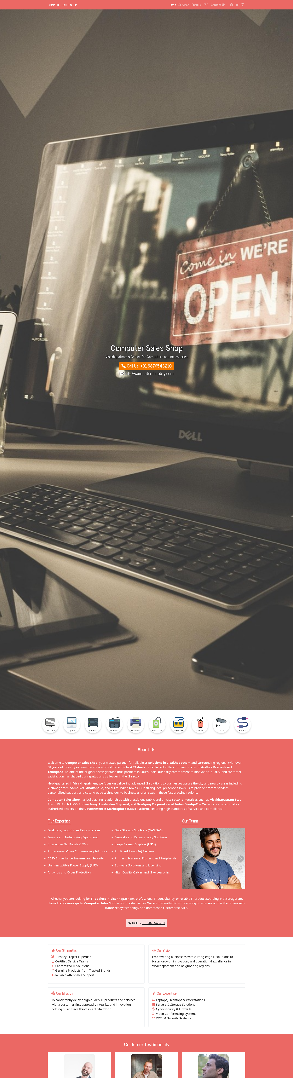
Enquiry (196, 4)
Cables (242, 730)
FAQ (205, 4)
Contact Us (218, 4)
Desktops (50, 730)
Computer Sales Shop (62, 5)
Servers (93, 730)
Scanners (136, 730)
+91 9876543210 (153, 922)
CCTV (221, 730)
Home (172, 4)
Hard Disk (157, 730)
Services (183, 4)
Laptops (72, 730)
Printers (114, 730)
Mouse (199, 730)
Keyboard (179, 730)
